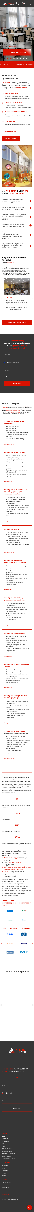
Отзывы (4, 1173)
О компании (5, 1165)
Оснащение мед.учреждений (15, 633)
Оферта (4, 1202)
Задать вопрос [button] (5, 1187)
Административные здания (8, 1158)
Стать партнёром (6, 1182)
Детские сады (5, 1138)
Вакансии (4, 1185)
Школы (9, 298)
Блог (3, 1190)
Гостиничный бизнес (7, 1148)
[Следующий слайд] (32, 298)
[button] (17, 52)
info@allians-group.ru (16, 1071)
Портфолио (5, 1170)
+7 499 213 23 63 (21, 1069)
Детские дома (5, 1141)
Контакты (4, 1175)
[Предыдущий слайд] (1, 298)
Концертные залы (6, 1156)
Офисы (3, 1146)
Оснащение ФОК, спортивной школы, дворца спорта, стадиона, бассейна (15, 492)
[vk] (17, 1078)
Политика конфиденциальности (10, 1199)
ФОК (3, 1143)
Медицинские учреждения (8, 1153)
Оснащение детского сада (14, 452)
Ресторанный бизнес (7, 1151)
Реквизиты (4, 1197)
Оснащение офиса (11, 529)
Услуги (3, 1168)
